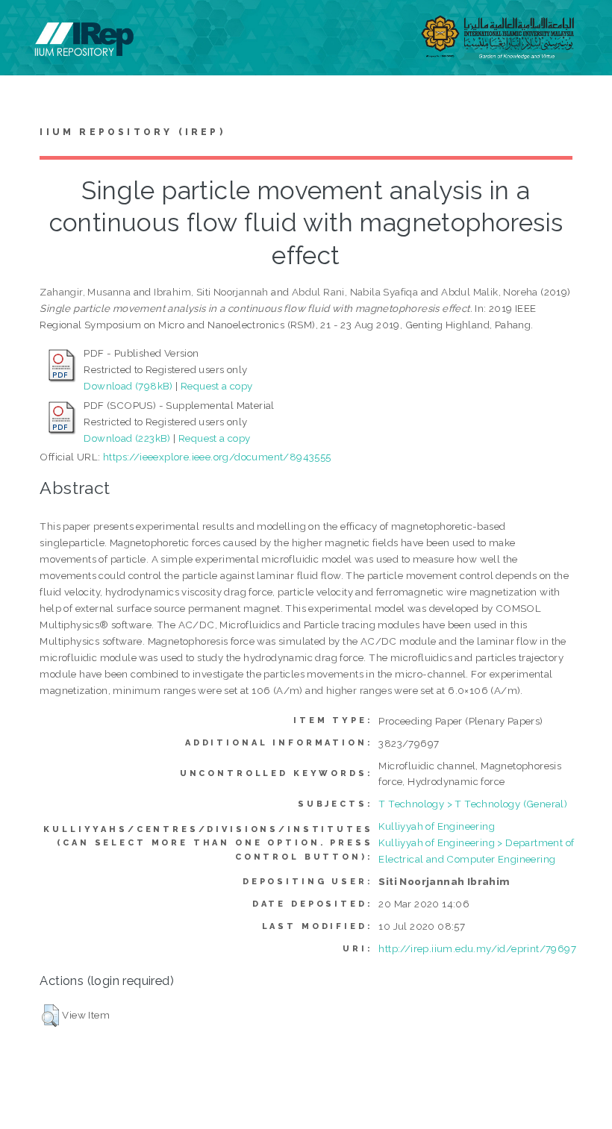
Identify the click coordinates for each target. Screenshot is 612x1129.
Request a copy (217, 386)
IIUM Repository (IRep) (132, 132)
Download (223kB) (127, 438)
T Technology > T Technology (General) (472, 804)
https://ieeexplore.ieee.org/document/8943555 (217, 457)
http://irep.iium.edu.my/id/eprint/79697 (477, 948)
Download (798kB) (128, 386)
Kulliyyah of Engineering (436, 826)
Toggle (27, 28)
